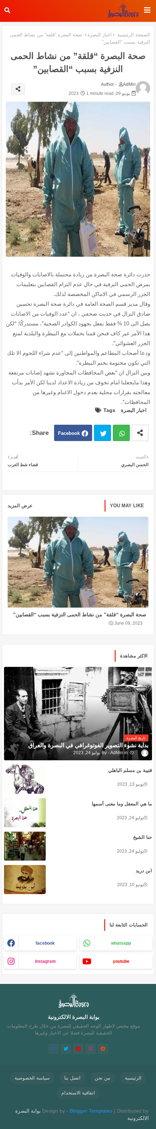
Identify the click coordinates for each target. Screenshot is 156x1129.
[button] (7, 10)
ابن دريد (144, 870)
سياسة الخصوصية (32, 1078)
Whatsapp (121, 433)
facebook (45, 943)
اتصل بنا (72, 1078)
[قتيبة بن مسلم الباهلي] (25, 779)
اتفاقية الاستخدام (78, 1093)
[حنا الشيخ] (25, 846)
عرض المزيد (20, 505)
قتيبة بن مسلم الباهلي (130, 770)
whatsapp (121, 943)
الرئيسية (133, 1078)
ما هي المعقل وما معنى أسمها (122, 803)
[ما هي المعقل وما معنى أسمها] (25, 812)
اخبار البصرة (99, 34)
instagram (45, 961)
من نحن (102, 1078)
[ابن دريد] (25, 879)
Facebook (69, 433)
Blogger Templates (91, 1111)
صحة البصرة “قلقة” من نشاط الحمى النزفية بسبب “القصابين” (79, 614)
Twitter (102, 433)
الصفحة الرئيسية (133, 34)
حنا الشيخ (142, 837)
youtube (121, 961)
